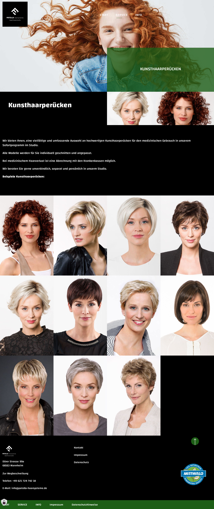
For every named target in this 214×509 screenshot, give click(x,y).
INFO (138, 15)
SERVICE (122, 15)
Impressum (80, 454)
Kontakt (78, 447)
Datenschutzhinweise (85, 504)
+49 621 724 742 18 (24, 480)
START (104, 15)
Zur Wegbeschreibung (15, 473)
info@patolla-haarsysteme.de (29, 488)
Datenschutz (81, 462)
